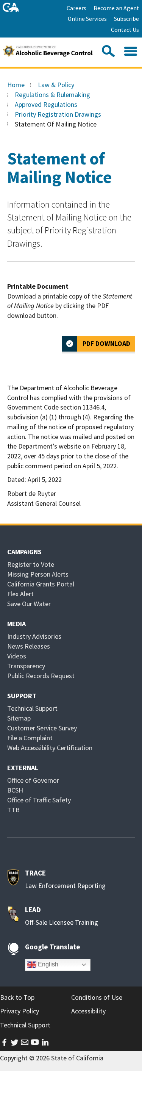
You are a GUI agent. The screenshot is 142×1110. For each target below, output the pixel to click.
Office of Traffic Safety (39, 800)
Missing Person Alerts (38, 574)
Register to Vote (30, 564)
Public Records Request (41, 675)
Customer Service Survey (42, 728)
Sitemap (19, 718)
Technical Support (32, 708)
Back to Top (17, 997)
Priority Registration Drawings (58, 114)
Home (16, 84)
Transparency (26, 665)
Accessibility (88, 1011)
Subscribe (126, 18)
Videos (16, 656)
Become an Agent (116, 8)
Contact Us (125, 29)
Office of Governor (33, 780)
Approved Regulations (46, 104)
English (47, 964)
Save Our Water (29, 603)
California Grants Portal (40, 584)
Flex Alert (20, 593)
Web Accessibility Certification (49, 747)
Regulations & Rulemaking (52, 94)
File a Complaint (30, 737)
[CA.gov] (11, 7)
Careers (76, 8)
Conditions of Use (96, 997)
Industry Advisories (34, 636)
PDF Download (106, 343)
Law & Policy (56, 84)
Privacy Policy (19, 1011)
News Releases (28, 646)
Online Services (87, 18)
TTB (13, 809)
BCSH (15, 790)
